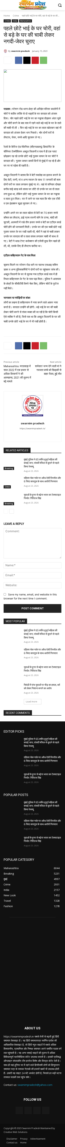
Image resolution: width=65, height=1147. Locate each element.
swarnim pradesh (20, 51)
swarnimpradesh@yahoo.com (35, 1085)
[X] (27, 60)
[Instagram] (28, 1110)
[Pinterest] (35, 60)
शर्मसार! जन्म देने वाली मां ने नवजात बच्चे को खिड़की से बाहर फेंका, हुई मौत (48, 370)
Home (7, 15)
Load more (31, 701)
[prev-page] (6, 511)
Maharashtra (25, 21)
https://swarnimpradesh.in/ (32, 428)
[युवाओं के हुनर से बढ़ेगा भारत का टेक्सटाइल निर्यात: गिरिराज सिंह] (12, 499)
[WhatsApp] (43, 60)
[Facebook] (18, 60)
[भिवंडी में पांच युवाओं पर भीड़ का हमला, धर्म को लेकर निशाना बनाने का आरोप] (12, 689)
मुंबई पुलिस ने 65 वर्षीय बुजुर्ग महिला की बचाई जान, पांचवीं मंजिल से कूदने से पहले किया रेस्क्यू (41, 463)
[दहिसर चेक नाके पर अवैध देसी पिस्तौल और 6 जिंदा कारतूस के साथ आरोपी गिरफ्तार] (12, 482)
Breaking (9, 468)
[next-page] (11, 511)
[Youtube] (42, 434)
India (15, 21)
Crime (16, 15)
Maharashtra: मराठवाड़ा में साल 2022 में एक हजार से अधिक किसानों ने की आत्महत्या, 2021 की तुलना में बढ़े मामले (17, 374)
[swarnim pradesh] (6, 51)
